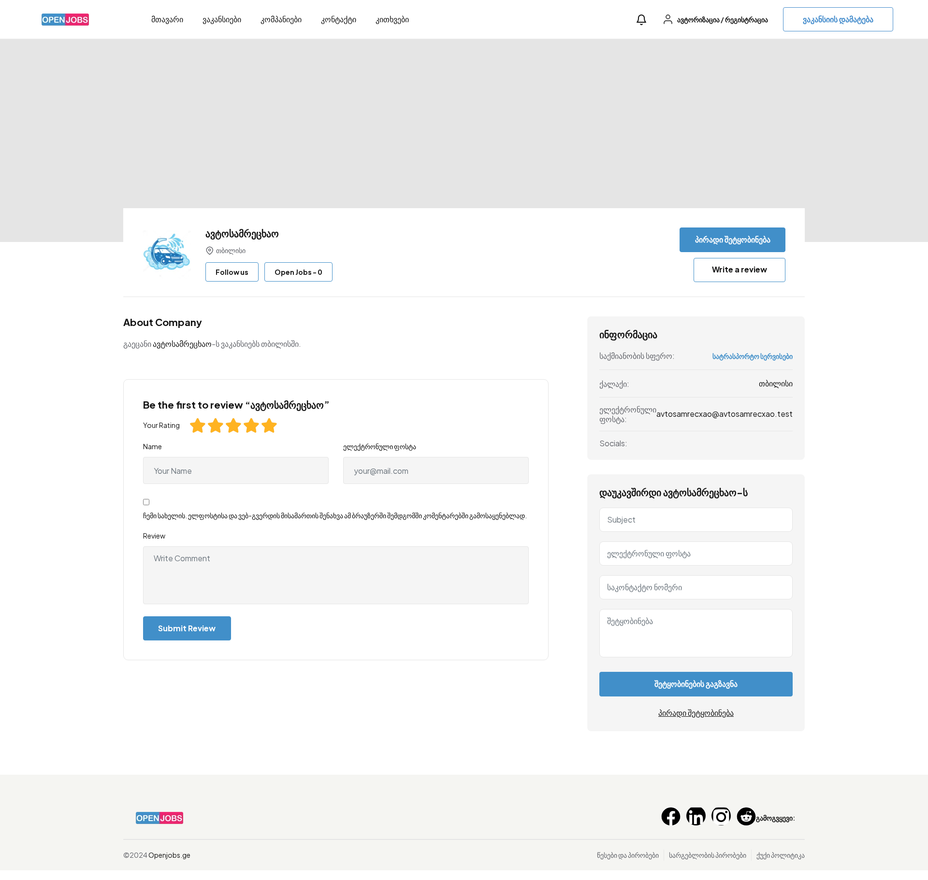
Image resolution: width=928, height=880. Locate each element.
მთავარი (167, 19)
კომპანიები (281, 19)
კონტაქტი (338, 19)
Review (154, 535)
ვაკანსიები (222, 19)
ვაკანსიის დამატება (838, 19)
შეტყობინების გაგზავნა (696, 684)
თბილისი (776, 383)
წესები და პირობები (628, 855)
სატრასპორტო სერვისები (752, 356)
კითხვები (392, 19)
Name (152, 446)
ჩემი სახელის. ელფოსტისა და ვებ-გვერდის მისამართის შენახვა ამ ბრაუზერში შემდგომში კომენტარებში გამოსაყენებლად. (335, 515)
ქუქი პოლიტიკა (780, 855)
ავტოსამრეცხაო (182, 344)
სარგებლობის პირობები (707, 855)
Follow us (232, 272)
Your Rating (161, 425)
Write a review (739, 269)
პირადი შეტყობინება (732, 239)
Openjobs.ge (169, 855)
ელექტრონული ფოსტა (379, 446)
